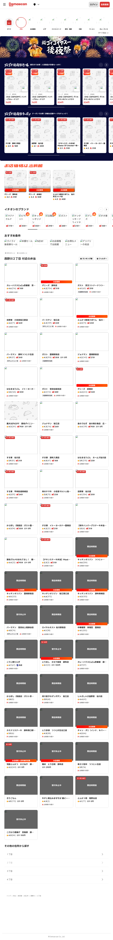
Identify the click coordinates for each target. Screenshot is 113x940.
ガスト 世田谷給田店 (51, 389)
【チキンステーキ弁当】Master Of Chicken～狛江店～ (56, 561)
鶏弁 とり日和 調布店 (52, 764)
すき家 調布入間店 (50, 457)
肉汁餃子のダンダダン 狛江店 (55, 696)
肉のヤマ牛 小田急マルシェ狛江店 (56, 493)
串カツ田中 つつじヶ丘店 (89, 764)
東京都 (20, 896)
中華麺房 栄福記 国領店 (89, 627)
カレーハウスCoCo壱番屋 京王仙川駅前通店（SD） (21, 287)
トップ (9, 896)
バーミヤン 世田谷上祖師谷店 (20, 627)
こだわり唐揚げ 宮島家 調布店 (20, 834)
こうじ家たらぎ (13, 662)
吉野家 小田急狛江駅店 (17, 320)
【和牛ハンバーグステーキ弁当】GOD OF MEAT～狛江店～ (92, 527)
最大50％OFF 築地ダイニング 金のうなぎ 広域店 (21, 425)
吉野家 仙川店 (84, 491)
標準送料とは (11, 253)
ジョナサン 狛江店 (50, 423)
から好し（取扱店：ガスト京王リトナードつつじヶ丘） (20, 698)
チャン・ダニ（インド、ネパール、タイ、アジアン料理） (91, 732)
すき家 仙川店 (13, 457)
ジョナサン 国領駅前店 (88, 354)
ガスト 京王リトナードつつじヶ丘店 (91, 287)
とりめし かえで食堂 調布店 (55, 662)
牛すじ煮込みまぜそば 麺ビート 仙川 (56, 800)
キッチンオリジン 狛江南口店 (55, 593)
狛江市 (26, 896)
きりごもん (11, 798)
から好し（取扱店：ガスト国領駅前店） (20, 527)
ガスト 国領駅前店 (50, 354)
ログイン (94, 4)
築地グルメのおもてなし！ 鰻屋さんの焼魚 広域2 (21, 561)
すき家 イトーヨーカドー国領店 (56, 525)
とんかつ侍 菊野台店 (87, 798)
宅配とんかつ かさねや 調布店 (20, 766)
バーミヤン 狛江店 (50, 320)
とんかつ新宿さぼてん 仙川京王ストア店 (91, 321)
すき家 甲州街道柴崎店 (17, 491)
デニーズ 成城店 (85, 389)
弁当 (14, 896)
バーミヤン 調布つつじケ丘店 (20, 354)
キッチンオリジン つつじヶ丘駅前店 (91, 561)
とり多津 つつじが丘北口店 (54, 730)
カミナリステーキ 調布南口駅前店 (21, 732)
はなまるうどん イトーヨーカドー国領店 (21, 390)
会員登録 (105, 4)
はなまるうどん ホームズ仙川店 (92, 457)
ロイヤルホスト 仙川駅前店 (54, 627)
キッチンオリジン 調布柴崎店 (91, 593)
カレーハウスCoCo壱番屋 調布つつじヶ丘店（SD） (92, 663)
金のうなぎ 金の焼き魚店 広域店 (92, 425)
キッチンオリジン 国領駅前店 (20, 593)
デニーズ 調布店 (49, 285)
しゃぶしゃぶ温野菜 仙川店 (90, 696)
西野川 (33, 896)
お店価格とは (23, 253)
